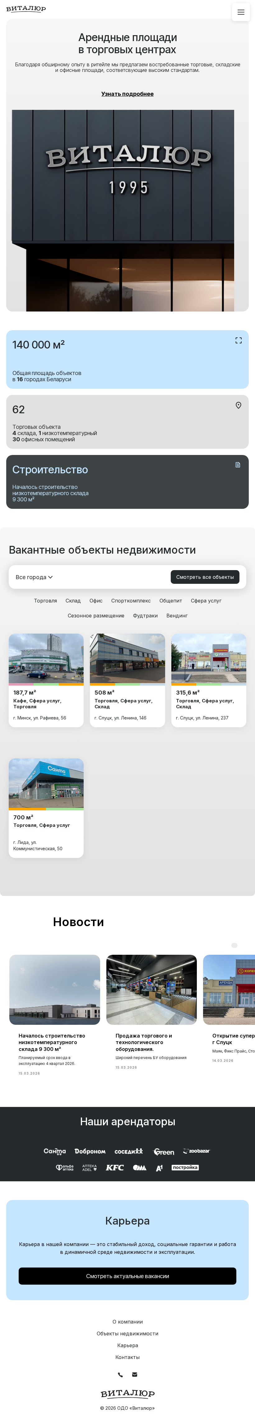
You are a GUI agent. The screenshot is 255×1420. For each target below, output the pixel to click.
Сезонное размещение (96, 615)
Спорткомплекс (131, 601)
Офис (96, 601)
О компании (128, 1322)
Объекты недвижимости (127, 1333)
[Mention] (241, 12)
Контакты (127, 1357)
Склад (73, 601)
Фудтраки (145, 615)
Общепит (171, 601)
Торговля (45, 601)
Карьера (127, 1345)
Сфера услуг (206, 601)
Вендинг (177, 615)
